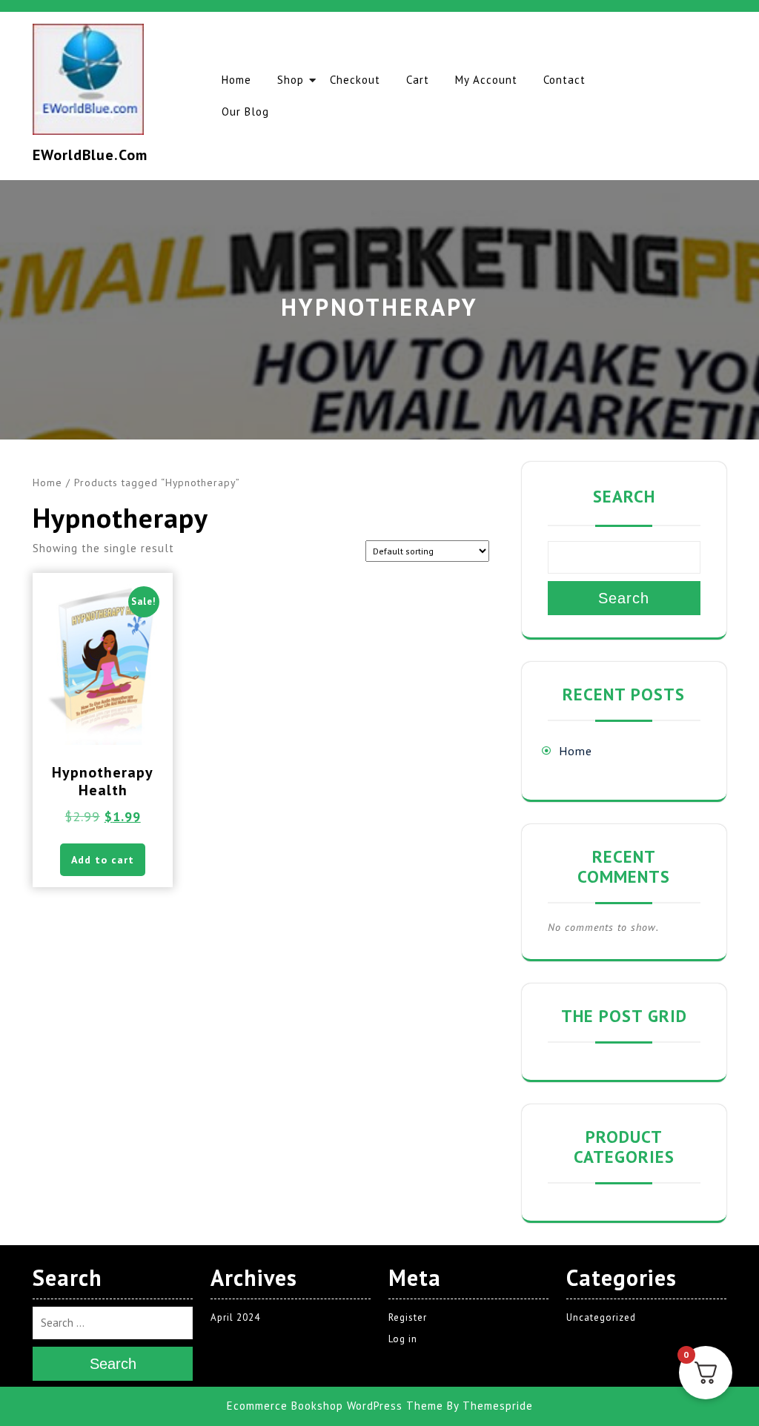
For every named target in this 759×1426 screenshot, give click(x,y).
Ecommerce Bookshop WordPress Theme (335, 1406)
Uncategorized (601, 1317)
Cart (417, 80)
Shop (290, 80)
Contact (564, 80)
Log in (402, 1339)
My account (486, 80)
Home (236, 80)
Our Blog (245, 112)
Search (624, 496)
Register (407, 1317)
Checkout (355, 80)
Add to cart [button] (102, 859)
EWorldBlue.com (90, 155)
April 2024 (235, 1317)
